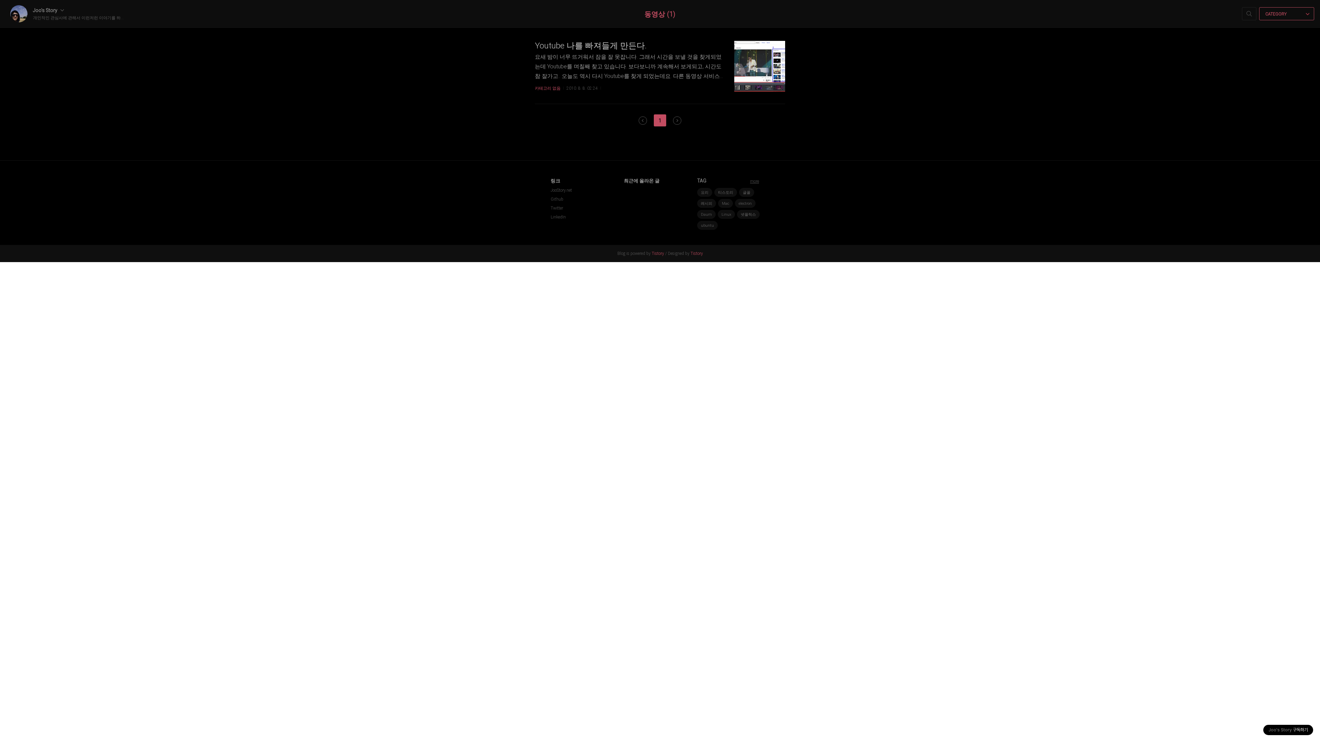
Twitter (557, 208)
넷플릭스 (748, 214)
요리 (704, 192)
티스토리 (725, 192)
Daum (706, 214)
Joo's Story (45, 10)
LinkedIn (558, 217)
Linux (726, 214)
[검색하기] (1249, 14)
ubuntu (707, 225)
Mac (725, 203)
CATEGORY (1276, 14)
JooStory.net (561, 190)
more (754, 181)
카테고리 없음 (548, 88)
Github (557, 199)
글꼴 (746, 192)
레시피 (706, 203)
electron (745, 203)
